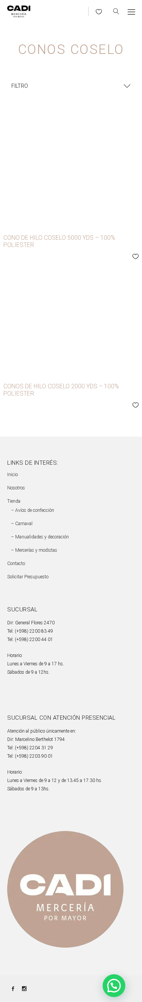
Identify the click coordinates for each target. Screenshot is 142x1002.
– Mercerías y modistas (34, 550)
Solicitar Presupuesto (27, 576)
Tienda (13, 501)
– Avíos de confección (32, 510)
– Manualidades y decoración (40, 537)
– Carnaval (22, 523)
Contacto (16, 563)
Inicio (12, 474)
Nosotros (16, 488)
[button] (114, 985)
